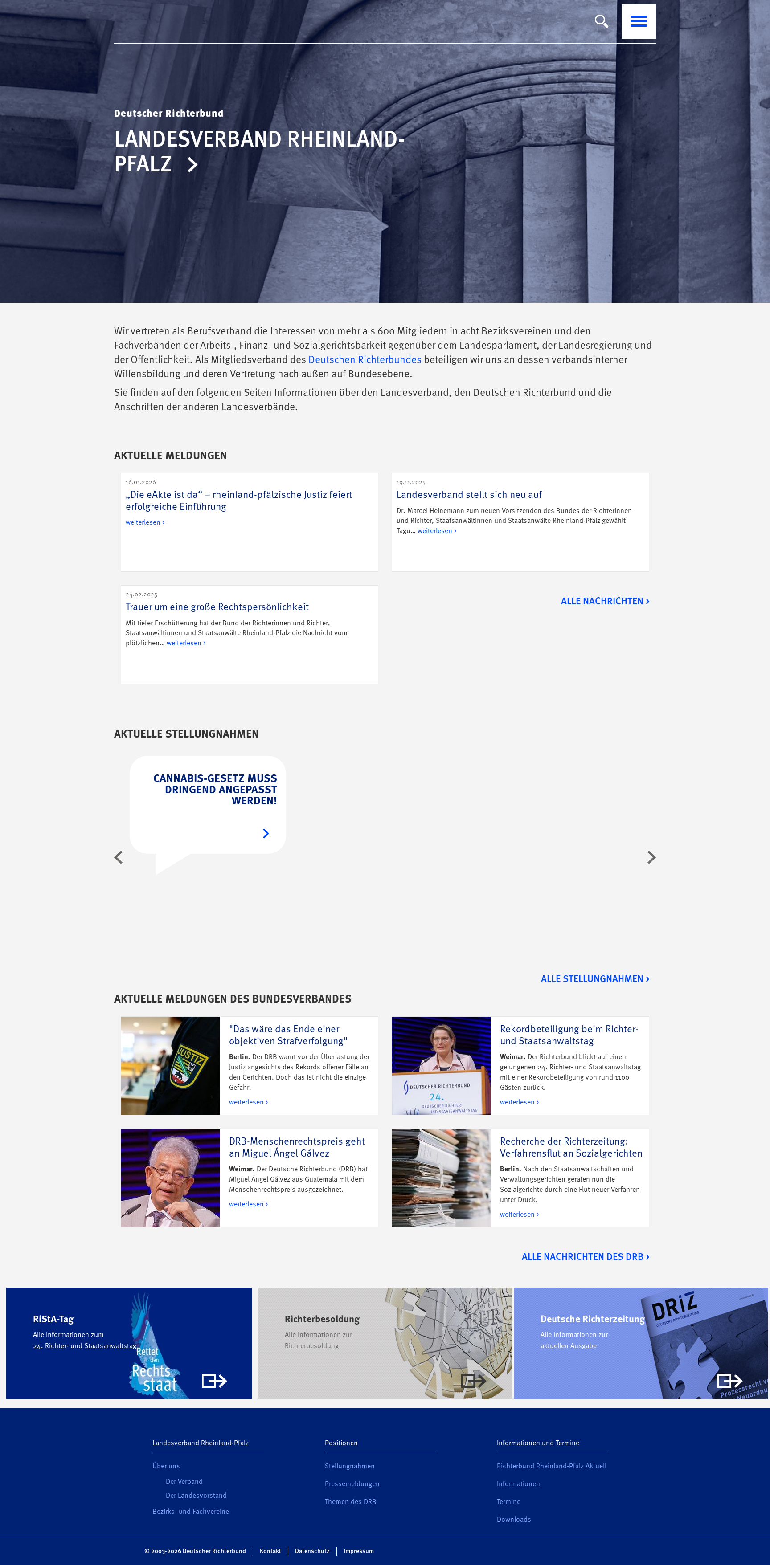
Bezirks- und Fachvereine (190, 1512)
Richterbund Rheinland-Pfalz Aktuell (551, 1466)
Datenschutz (312, 1551)
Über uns (166, 1466)
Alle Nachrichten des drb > (585, 1257)
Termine (508, 1502)
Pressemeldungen (352, 1484)
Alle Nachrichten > (605, 602)
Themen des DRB (351, 1502)
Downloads (514, 1520)
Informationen (518, 1484)
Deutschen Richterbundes (365, 360)
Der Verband (184, 1482)
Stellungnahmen (350, 1466)
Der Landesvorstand (196, 1496)
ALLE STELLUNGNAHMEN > (595, 979)
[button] (118, 857)
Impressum (359, 1551)
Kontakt (270, 1551)
